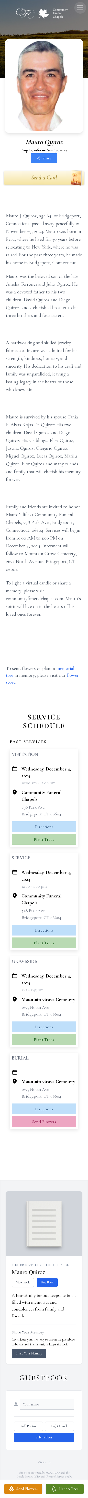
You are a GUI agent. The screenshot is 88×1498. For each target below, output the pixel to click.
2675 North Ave (35, 1007)
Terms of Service (55, 1476)
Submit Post (44, 1437)
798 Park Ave (33, 807)
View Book (23, 1282)
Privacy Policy (32, 1476)
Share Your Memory (29, 1353)
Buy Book (47, 1282)
